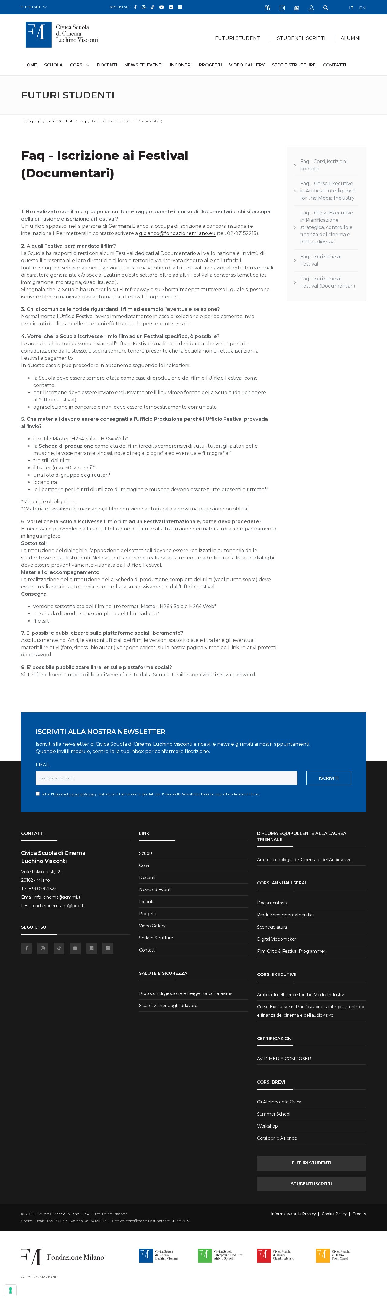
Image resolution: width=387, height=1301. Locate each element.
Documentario (272, 903)
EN (362, 8)
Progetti (210, 65)
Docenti (107, 65)
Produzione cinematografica (286, 915)
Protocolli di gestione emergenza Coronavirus (185, 993)
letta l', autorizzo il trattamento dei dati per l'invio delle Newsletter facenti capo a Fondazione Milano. (150, 794)
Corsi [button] (76, 65)
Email (43, 765)
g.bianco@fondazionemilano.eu (177, 233)
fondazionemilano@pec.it (57, 905)
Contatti (334, 65)
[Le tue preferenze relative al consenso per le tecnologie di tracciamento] (10, 1290)
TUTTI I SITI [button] (30, 7)
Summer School (273, 1114)
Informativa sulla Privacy (75, 794)
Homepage (31, 121)
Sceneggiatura (272, 927)
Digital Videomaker (276, 939)
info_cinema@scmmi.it (57, 897)
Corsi (144, 865)
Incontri (181, 65)
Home (30, 65)
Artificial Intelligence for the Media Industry (300, 994)
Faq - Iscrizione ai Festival (320, 260)
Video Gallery (247, 65)
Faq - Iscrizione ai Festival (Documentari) (327, 282)
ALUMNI (351, 38)
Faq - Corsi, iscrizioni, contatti (324, 165)
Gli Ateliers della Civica (279, 1102)
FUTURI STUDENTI (311, 1163)
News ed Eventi (144, 65)
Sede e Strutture (294, 65)
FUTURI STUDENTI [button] (238, 38)
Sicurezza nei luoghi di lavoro (168, 1005)
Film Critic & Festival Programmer (291, 951)
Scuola (53, 65)
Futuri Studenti (60, 121)
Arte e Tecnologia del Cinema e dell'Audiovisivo (304, 859)
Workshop (267, 1126)
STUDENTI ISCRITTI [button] (301, 38)
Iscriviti (329, 778)
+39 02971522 (43, 888)
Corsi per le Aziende (277, 1138)
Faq (83, 121)
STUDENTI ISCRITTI (311, 1184)
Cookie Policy (334, 1214)
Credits (359, 1214)
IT (351, 8)
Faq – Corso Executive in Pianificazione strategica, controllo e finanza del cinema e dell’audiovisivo (326, 227)
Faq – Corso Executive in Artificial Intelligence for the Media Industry (328, 191)
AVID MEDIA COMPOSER (284, 1058)
